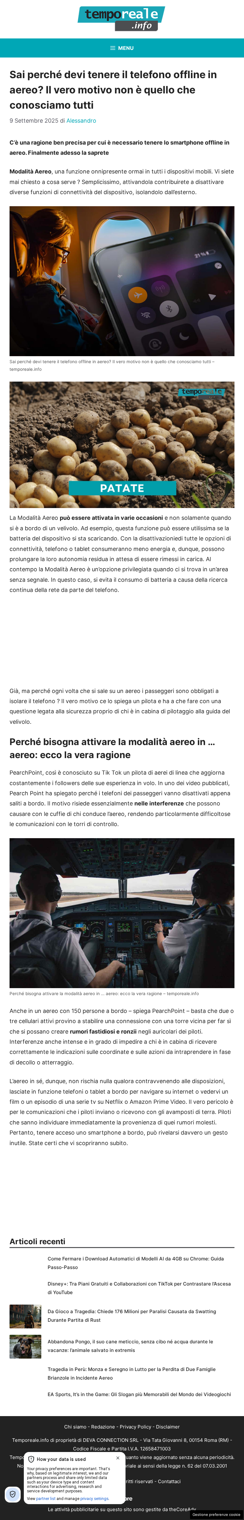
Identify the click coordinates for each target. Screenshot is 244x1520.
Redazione (103, 1427)
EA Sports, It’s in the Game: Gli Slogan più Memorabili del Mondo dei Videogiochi (139, 1394)
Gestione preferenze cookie (217, 1514)
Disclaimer (168, 1427)
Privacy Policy (135, 1427)
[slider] (115, 503)
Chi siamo (75, 1427)
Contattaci (169, 1481)
